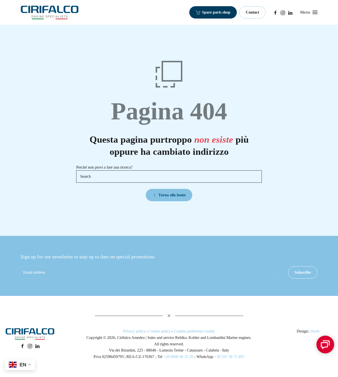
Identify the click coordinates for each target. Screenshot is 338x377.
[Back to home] (50, 12)
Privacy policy (134, 331)
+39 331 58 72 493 (229, 357)
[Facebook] (275, 12)
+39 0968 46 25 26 (178, 357)
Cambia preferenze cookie (194, 331)
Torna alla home (172, 195)
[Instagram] (282, 12)
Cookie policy (160, 331)
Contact (252, 12)
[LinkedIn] (290, 12)
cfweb (314, 331)
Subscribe (302, 272)
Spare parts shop (216, 12)
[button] (308, 12)
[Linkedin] (37, 345)
